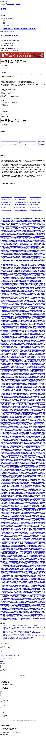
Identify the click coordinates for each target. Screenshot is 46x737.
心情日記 (10, 18)
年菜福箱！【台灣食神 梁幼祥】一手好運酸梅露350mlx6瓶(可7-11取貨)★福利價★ (20, 625)
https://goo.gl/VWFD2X (13, 50)
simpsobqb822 (3, 648)
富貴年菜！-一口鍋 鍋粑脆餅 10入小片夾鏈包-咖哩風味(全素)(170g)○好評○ (18, 638)
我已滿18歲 (3, 734)
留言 (13, 655)
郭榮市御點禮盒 (41, 141)
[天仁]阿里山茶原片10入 (35, 202)
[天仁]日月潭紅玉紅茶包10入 (20, 207)
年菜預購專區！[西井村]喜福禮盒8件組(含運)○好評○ (19, 29)
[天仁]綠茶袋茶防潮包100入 (6, 202)
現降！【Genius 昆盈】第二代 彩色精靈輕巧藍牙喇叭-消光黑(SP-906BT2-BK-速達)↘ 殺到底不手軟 (23, 635)
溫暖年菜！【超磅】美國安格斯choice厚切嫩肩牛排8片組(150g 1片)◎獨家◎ (19, 631)
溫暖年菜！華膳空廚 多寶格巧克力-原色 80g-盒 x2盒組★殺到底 (16, 634)
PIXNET (14, 720)
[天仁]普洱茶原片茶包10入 (35, 207)
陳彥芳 (3, 9)
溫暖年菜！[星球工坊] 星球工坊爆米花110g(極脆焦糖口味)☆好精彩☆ (17, 640)
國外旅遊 (10, 659)
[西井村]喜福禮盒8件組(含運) (9, 35)
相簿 (4, 20)
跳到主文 (2, 12)
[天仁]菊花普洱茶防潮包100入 (20, 197)
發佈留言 (2, 670)
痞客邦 (10, 655)
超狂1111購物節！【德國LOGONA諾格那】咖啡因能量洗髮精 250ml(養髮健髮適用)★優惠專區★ (23, 632)
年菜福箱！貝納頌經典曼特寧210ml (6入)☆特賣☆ (13, 629)
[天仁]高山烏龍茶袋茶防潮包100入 (21, 202)
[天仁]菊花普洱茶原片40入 (35, 197)
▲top (1, 661)
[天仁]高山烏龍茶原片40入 (6, 197)
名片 (4, 23)
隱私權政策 (30, 720)
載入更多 (2, 663)
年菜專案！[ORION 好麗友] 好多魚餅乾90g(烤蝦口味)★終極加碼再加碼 (18, 637)
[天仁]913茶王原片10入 (5, 207)
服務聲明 (34, 720)
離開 (7, 734)
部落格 (4, 22)
